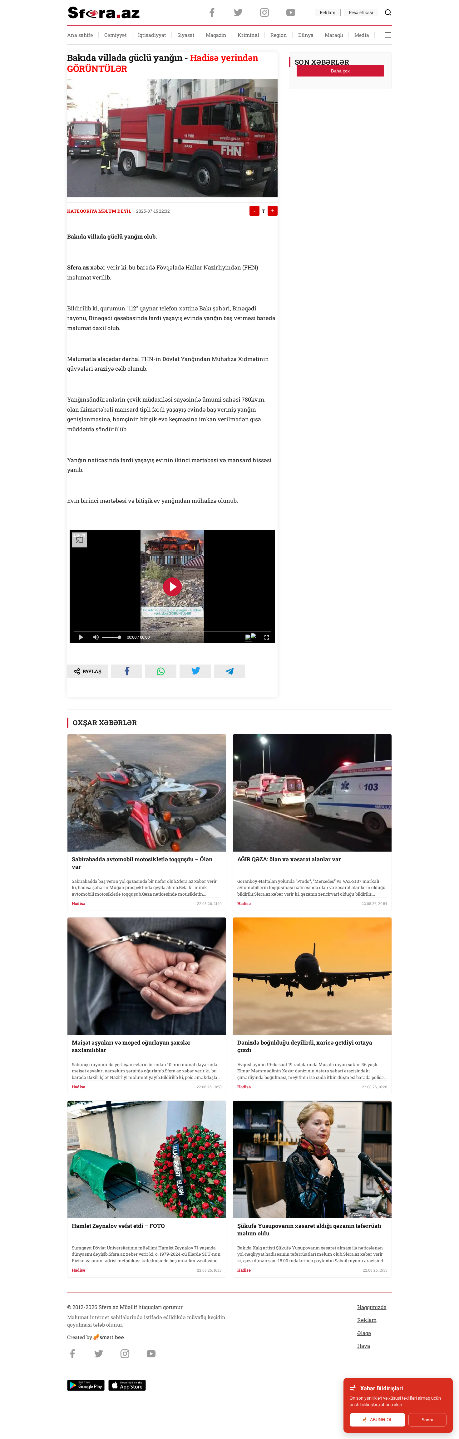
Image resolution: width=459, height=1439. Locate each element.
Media (361, 35)
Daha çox (340, 70)
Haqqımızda (372, 1307)
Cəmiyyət (115, 35)
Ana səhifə (80, 35)
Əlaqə (364, 1333)
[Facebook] (212, 12)
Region (278, 35)
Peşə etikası (361, 12)
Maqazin (216, 35)
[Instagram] (264, 12)
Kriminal (248, 35)
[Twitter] (238, 12)
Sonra (427, 1419)
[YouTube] (290, 12)
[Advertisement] (340, 109)
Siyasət (186, 35)
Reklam (328, 12)
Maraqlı (334, 35)
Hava (363, 1345)
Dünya (305, 35)
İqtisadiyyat (152, 35)
